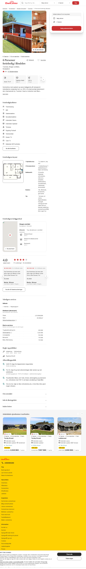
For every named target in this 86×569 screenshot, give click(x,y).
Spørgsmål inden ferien (7, 532)
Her (46, 562)
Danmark (5, 8)
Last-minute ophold (6, 472)
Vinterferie (4, 483)
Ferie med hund (5, 514)
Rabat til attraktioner (7, 475)
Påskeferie (4, 485)
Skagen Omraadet (21, 8)
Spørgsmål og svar (6, 538)
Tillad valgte (69, 558)
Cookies (3, 541)
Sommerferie (4, 488)
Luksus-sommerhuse (7, 506)
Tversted (30, 8)
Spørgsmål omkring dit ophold (9, 535)
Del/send (31, 60)
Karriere (3, 530)
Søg (76, 3)
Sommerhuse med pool (7, 509)
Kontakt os (4, 527)
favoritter (43, 60)
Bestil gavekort (5, 470)
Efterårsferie (4, 491)
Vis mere (6, 278)
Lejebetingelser (5, 546)
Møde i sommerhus (6, 520)
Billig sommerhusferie (7, 503)
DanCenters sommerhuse (8, 501)
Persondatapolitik (6, 543)
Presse (3, 549)
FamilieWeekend (5, 517)
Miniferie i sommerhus (7, 512)
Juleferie (3, 493)
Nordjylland (12, 8)
